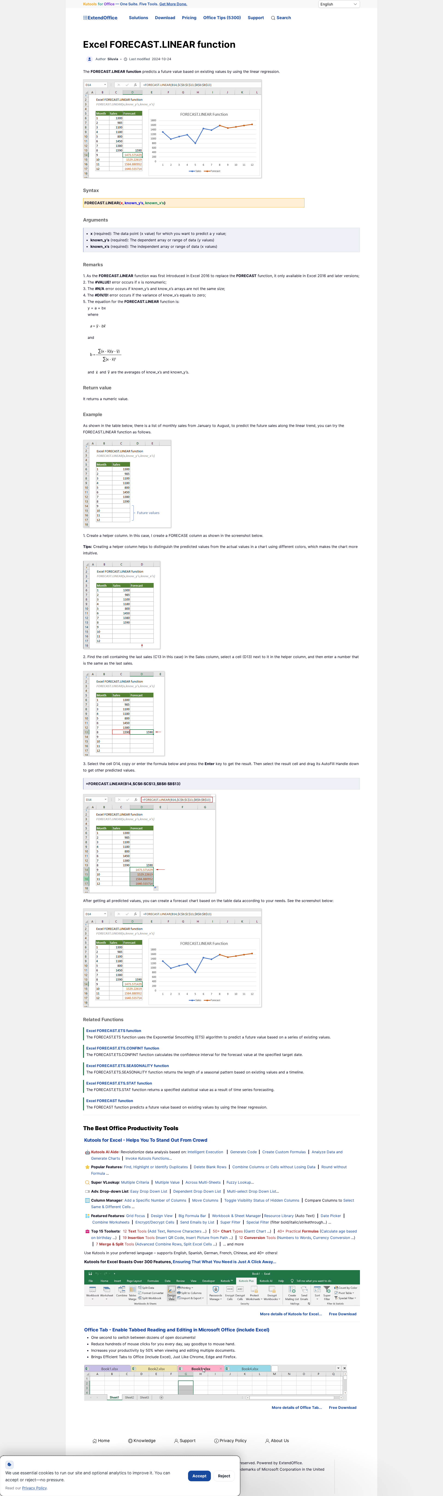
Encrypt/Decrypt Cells (154, 1222)
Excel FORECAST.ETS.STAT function (119, 1083)
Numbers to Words (294, 1237)
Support (256, 17)
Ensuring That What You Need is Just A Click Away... (224, 1261)
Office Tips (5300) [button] (222, 17)
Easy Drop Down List (148, 1191)
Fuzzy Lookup (239, 1182)
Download (165, 17)
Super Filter (230, 1222)
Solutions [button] (138, 17)
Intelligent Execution (205, 1152)
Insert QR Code (170, 1237)
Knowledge (145, 1440)
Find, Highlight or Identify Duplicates (156, 1167)
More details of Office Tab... (297, 1407)
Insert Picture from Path (207, 1237)
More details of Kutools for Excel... (291, 1314)
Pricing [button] (189, 17)
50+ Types (228, 1231)
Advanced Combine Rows (159, 1244)
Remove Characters (184, 1231)
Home (104, 1440)
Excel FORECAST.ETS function (113, 1030)
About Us (280, 1440)
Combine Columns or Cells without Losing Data (273, 1167)
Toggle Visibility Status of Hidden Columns (261, 1200)
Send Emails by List (197, 1222)
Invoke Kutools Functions (147, 1158)
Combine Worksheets (110, 1222)
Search (284, 17)
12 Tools (135, 1231)
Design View (162, 1215)
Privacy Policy (233, 1440)
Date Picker (331, 1215)
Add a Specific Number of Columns (155, 1200)
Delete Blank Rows (210, 1167)
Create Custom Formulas (284, 1152)
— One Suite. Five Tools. (135, 4)
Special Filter (257, 1222)
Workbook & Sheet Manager (236, 1215)
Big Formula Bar (192, 1215)
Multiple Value (168, 1182)
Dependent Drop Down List (197, 1191)
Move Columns (205, 1200)
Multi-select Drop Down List (251, 1191)
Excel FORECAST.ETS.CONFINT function (122, 1048)
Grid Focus (135, 1215)
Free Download (342, 1314)
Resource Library (279, 1215)
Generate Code (243, 1152)
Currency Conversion (331, 1237)
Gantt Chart (255, 1231)
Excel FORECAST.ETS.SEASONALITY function (127, 1065)
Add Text (157, 1231)
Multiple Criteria (135, 1182)
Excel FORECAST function (109, 1100)
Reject (224, 1476)
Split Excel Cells (198, 1244)
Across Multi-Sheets (203, 1182)
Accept (199, 1476)
